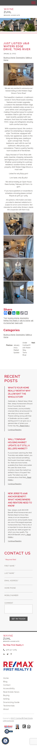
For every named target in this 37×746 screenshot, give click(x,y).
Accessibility (9, 688)
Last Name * (9, 573)
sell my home (25, 321)
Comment (8, 603)
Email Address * (11, 581)
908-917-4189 (11, 650)
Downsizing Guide (11, 702)
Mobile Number (11, 595)
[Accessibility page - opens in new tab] (8, 732)
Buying (6, 695)
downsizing (24, 318)
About (6, 709)
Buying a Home (9, 58)
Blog (5, 682)
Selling (6, 699)
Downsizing (20, 58)
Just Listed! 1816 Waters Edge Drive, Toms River (16, 46)
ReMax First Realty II (11, 321)
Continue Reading (14, 430)
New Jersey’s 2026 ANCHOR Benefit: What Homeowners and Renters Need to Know (20, 499)
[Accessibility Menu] (5, 740)
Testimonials (9, 706)
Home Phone (10, 588)
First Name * (9, 566)
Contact (6, 685)
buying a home (13, 318)
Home (6, 678)
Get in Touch (18, 619)
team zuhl (19, 323)
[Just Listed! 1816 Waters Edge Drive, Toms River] (18, 84)
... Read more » (24, 426)
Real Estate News (11, 692)
